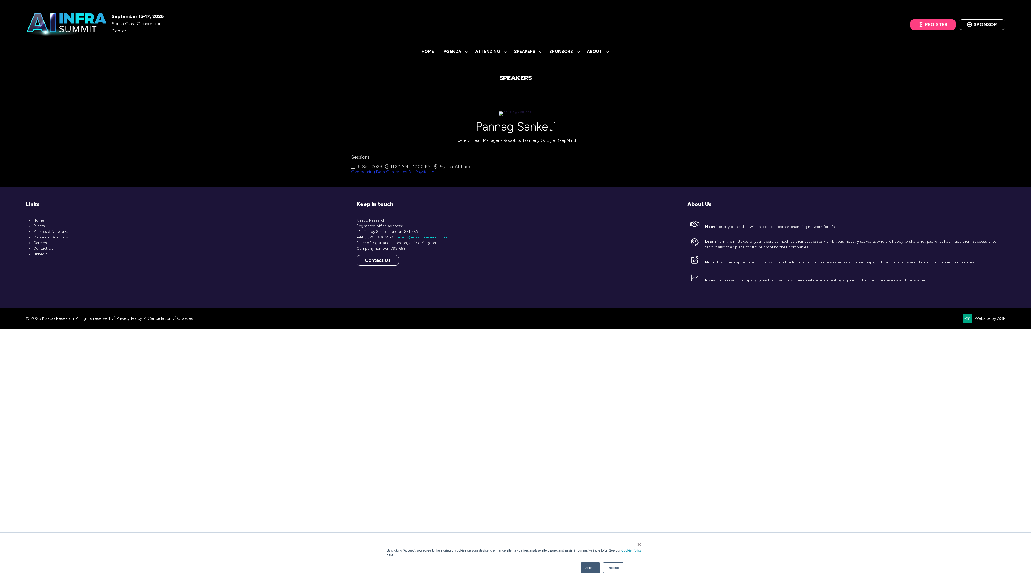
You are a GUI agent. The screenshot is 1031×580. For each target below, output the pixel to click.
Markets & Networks (50, 231)
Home (428, 51)
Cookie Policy (631, 550)
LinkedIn (40, 254)
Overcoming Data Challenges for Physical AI (393, 171)
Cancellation (160, 318)
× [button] (639, 542)
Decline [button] (613, 567)
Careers (40, 243)
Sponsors (561, 51)
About (594, 51)
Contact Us (43, 248)
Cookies (185, 318)
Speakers (524, 51)
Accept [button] (590, 567)
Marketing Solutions (50, 237)
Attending (487, 51)
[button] (933, 24)
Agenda (452, 51)
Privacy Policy (129, 318)
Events (39, 226)
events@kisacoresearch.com (422, 237)
